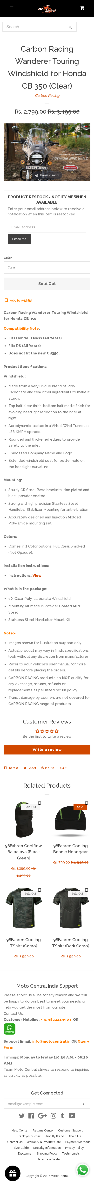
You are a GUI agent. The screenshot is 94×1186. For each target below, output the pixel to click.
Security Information (47, 1148)
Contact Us (14, 1142)
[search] (33, 26)
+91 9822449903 (56, 1019)
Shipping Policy (47, 1153)
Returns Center (43, 1130)
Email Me (19, 239)
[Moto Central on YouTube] (72, 1117)
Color (8, 258)
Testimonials (71, 1153)
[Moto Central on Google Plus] (42, 1117)
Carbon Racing (47, 95)
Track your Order (28, 1136)
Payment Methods (77, 1142)
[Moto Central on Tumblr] (63, 1117)
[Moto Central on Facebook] (31, 1117)
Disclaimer (25, 1153)
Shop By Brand (54, 1136)
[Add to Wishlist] (39, 803)
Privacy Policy (74, 1148)
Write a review (47, 749)
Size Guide (21, 1148)
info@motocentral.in (51, 1041)
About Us (74, 1136)
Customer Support (70, 1130)
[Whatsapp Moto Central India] (10, 1028)
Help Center (20, 1130)
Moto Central (59, 1176)
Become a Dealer (49, 1159)
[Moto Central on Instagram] (53, 1117)
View (37, 575)
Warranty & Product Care (44, 1142)
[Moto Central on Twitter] (22, 1117)
